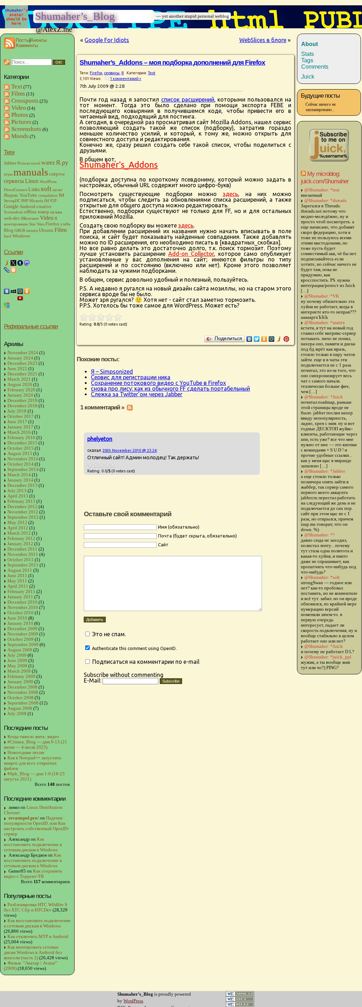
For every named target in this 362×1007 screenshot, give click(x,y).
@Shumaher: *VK (321, 296)
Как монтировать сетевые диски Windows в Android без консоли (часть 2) (33, 952)
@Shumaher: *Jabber (324, 471)
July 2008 (17, 713)
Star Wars (37, 224)
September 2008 (23, 703)
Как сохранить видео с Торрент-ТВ (33, 874)
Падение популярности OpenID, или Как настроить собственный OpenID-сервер (36, 826)
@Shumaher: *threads (325, 200)
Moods (20, 136)
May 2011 (17, 581)
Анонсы (38, 40)
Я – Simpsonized (112, 371)
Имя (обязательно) (178, 526)
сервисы (14, 181)
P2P (53, 201)
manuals (30, 172)
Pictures (21, 122)
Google (11, 206)
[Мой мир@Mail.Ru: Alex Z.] (20, 291)
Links (34, 189)
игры (8, 174)
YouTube (28, 195)
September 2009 (23, 644)
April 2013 (17, 496)
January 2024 (20, 358)
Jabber (10, 163)
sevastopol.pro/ (23, 818)
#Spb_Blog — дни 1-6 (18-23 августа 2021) (34, 776)
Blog (8, 230)
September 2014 (23, 469)
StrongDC (12, 201)
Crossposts (25, 100)
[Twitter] (257, 339)
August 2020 (19, 384)
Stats (307, 54)
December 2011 (22, 549)
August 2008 (19, 708)
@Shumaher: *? (319, 535)
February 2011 (21, 591)
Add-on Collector (191, 254)
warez (48, 163)
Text (16, 86)
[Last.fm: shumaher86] (27, 298)
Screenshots (26, 129)
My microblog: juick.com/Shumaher (325, 177)
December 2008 (22, 687)
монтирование (16, 224)
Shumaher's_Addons (119, 164)
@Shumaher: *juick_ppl (327, 657)
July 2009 (17, 655)
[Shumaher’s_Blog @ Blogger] (13, 270)
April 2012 (17, 527)
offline (30, 211)
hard (7, 236)
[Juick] (279, 339)
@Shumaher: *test (321, 190)
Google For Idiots (106, 40)
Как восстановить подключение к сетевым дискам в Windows (33, 844)
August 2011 (19, 570)
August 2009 (19, 650)
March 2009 (19, 671)
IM (61, 195)
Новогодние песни (25, 752)
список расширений (187, 99)
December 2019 (22, 400)
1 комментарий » (125, 78)
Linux (32, 181)
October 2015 (20, 448)
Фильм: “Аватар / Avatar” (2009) (30, 966)
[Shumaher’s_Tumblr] (20, 263)
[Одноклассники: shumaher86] (27, 291)
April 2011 (17, 586)
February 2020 (21, 389)
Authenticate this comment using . (134, 648)
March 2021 (19, 379)
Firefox (52, 223)
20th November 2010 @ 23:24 (130, 450)
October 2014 (20, 464)
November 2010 (22, 607)
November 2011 (22, 554)
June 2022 (17, 368)
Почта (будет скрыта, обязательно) (197, 535)
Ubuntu (46, 230)
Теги (9, 152)
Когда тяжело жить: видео (33, 736)
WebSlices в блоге (262, 40)
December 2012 (22, 506)
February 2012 (21, 538)
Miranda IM (39, 201)
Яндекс (11, 195)
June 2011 (17, 575)
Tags (307, 60)
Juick (307, 77)
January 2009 (20, 681)
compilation (48, 195)
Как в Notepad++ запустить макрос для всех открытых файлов (32, 763)
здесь (230, 194)
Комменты (27, 45)
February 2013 (21, 501)
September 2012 (23, 517)
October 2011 (20, 559)
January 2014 (20, 480)
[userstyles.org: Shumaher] (7, 305)
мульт (58, 190)
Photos (19, 114)
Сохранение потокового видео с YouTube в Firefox (158, 383)
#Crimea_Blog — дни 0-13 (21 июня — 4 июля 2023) (35, 745)
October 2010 (20, 612)
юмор (43, 211)
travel (35, 163)
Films (18, 93)
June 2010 (17, 618)
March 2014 (19, 474)
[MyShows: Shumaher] (13, 298)
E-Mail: (93, 680)
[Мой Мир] (271, 339)
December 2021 (22, 374)
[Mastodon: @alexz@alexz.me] (27, 263)
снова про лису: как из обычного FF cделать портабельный (170, 388)
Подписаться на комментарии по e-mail (145, 661)
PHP (24, 201)
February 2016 (21, 437)
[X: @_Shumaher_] (13, 263)
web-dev (12, 218)
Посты (22, 40)
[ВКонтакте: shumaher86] (7, 291)
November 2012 (22, 512)
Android (27, 206)
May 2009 (17, 665)
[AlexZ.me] (7, 284)
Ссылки (13, 251)
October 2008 (20, 697)
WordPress (48, 182)
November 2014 (22, 458)
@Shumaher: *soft (322, 577)
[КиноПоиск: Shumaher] (7, 298)
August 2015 (19, 453)
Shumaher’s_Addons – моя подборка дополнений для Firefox (172, 62)
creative (44, 206)
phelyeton (99, 439)
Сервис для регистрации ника (130, 377)
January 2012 (20, 543)
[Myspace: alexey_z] (13, 291)
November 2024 (22, 352)
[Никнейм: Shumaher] (7, 312)
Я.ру (62, 162)
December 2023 (22, 363)
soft (46, 188)
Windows (21, 236)
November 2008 (22, 692)
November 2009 (22, 634)
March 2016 (19, 432)
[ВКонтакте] (249, 339)
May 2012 (17, 522)
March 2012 (19, 533)
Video (18, 107)
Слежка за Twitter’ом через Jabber (136, 394)
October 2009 (20, 639)
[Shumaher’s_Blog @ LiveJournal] (7, 270)
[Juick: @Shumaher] (7, 263)
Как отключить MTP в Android (37, 936)
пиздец (32, 230)
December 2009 (22, 628)
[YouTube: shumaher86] (20, 298)
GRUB (19, 230)
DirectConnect (15, 190)
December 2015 (22, 443)
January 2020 (20, 395)
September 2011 (23, 565)
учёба (65, 224)
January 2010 (20, 623)
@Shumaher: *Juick (323, 397)
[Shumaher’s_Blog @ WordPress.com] (20, 270)
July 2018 (17, 411)
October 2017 (20, 416)
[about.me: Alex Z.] (13, 284)
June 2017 (17, 421)
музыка (56, 212)
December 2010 (22, 602)
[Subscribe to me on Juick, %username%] (329, 160)
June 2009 (17, 660)
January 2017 (20, 427)
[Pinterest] (286, 339)
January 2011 (20, 596)
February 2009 (21, 676)
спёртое (57, 174)
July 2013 (17, 490)
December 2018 (22, 405)
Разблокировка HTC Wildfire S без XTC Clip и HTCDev (35, 907)
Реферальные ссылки (31, 326)
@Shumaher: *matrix (324, 322)
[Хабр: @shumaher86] (7, 277)
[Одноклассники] (264, 339)
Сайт (163, 544)
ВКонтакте (30, 218)
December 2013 (22, 485)
